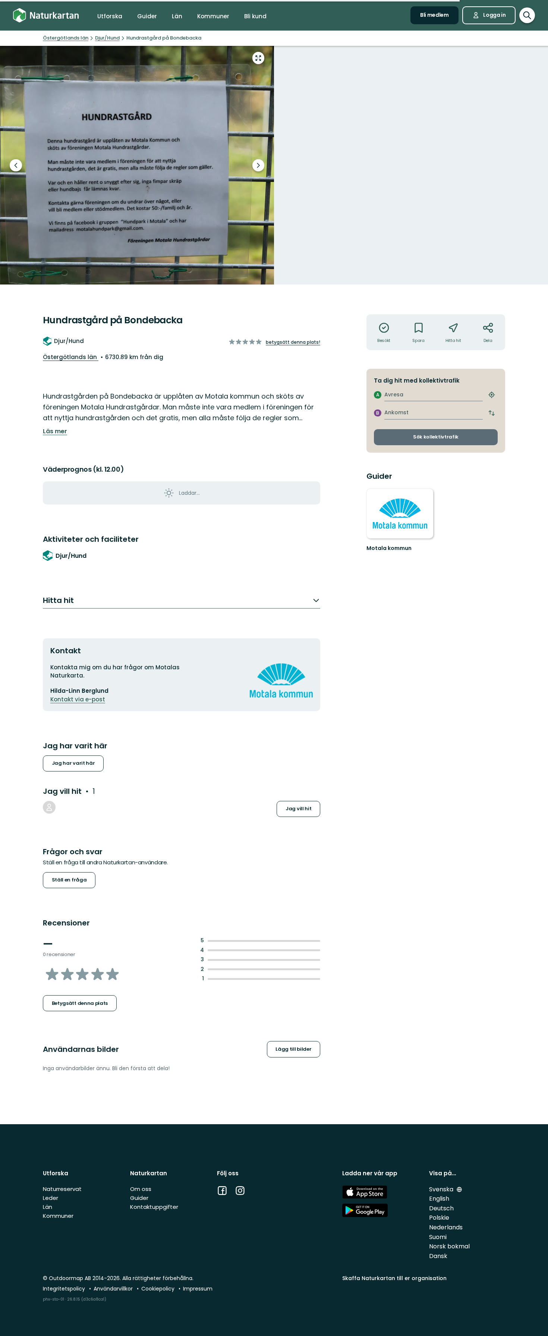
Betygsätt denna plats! (293, 342)
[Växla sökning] (527, 15)
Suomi (438, 1237)
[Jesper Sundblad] (49, 807)
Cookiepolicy (158, 1288)
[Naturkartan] (46, 15)
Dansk (438, 1256)
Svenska (442, 1189)
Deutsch (441, 1208)
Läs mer (55, 431)
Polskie (439, 1217)
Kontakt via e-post (77, 699)
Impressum (197, 1288)
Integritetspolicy (64, 1288)
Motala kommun (389, 548)
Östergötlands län (70, 357)
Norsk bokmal (449, 1246)
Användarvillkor (114, 1288)
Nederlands (446, 1227)
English (439, 1198)
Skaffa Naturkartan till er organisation (394, 1278)
